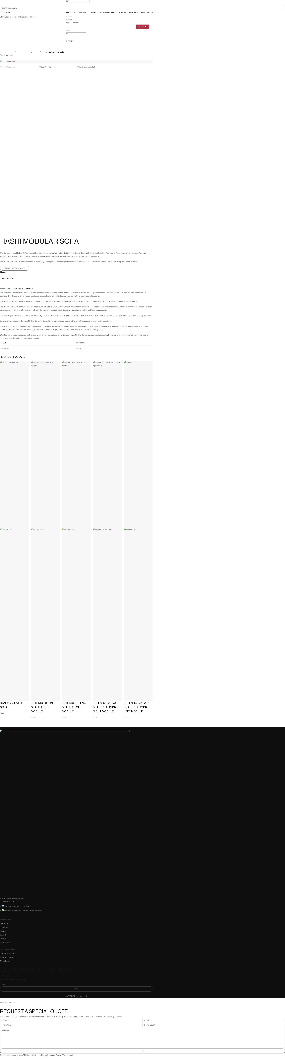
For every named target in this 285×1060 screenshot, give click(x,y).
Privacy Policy (46, 1055)
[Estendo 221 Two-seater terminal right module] (107, 444)
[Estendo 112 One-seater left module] (45, 444)
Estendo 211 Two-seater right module (74, 707)
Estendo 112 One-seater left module (43, 707)
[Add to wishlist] (3, 698)
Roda (2, 713)
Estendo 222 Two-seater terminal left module (137, 707)
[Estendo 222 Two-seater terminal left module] (138, 444)
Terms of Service (62, 1055)
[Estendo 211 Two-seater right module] (76, 444)
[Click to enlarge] (4, 59)
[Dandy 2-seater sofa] (14, 444)
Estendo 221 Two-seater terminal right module (105, 707)
